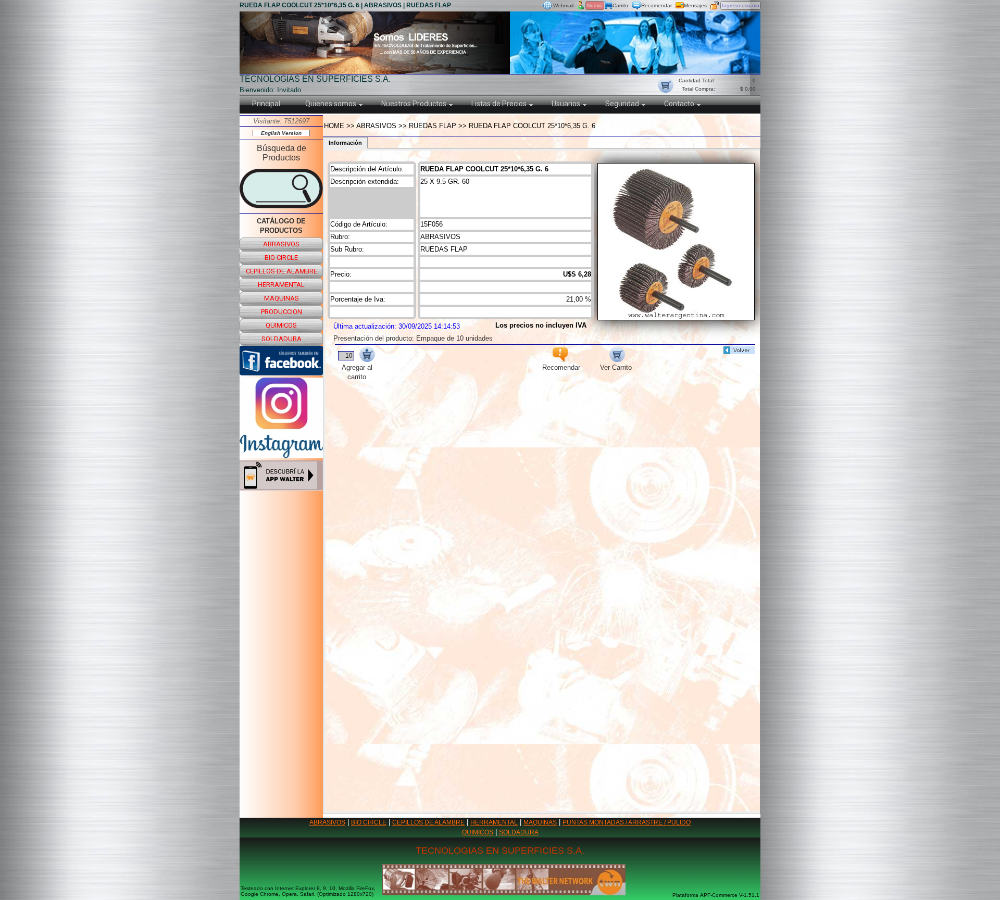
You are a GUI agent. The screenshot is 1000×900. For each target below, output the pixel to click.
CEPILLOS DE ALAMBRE (428, 822)
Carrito (620, 5)
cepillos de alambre (281, 271)
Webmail (563, 5)
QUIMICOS (477, 832)
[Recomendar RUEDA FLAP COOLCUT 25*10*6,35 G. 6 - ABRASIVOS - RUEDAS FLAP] (560, 359)
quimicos (281, 325)
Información (345, 143)
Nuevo (595, 5)
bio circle (281, 257)
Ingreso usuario (740, 5)
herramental (281, 285)
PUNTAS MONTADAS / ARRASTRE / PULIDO (626, 822)
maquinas (281, 298)
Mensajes (695, 5)
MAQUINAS (540, 822)
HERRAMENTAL (494, 822)
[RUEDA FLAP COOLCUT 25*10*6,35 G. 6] (676, 317)
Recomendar (656, 5)
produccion (281, 312)
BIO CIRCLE (368, 822)
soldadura (281, 339)
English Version (281, 133)
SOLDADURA (519, 832)
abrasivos (281, 244)
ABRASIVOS (327, 822)
